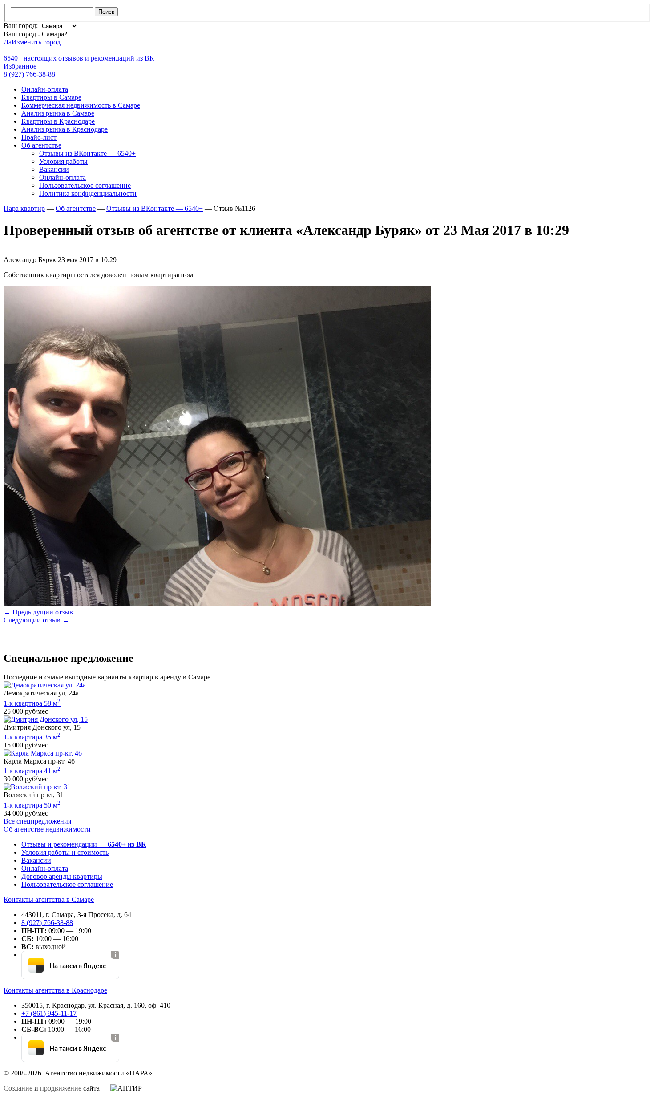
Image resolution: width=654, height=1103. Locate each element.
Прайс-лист (39, 137)
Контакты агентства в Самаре (49, 899)
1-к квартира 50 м (32, 805)
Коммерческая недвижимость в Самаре (80, 105)
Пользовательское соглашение (85, 185)
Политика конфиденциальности (88, 193)
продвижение (60, 1088)
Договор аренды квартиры (61, 876)
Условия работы (63, 161)
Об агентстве (41, 145)
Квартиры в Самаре (51, 97)
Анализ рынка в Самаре (57, 113)
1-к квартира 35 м (32, 737)
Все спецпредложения (37, 821)
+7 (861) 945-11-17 (49, 1013)
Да (8, 42)
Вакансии (54, 169)
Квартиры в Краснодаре (58, 121)
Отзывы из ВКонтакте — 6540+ (87, 153)
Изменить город (36, 42)
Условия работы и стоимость (65, 852)
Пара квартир (24, 208)
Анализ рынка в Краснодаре (64, 129)
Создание (18, 1088)
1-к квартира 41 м (32, 771)
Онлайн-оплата (44, 89)
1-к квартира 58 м (32, 703)
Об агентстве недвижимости (47, 829)
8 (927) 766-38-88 (47, 922)
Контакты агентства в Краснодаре (55, 990)
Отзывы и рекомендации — (83, 844)
